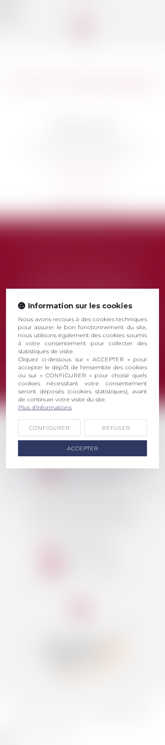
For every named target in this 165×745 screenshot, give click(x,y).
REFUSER (116, 427)
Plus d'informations (45, 407)
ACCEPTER (82, 448)
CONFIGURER (49, 427)
